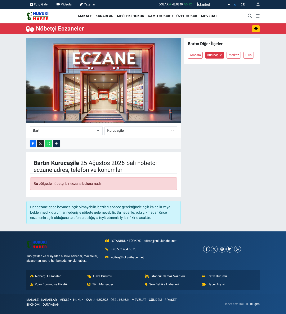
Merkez (234, 55)
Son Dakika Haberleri (164, 284)
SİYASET (171, 300)
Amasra (195, 55)
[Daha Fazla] (56, 143)
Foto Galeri (41, 4)
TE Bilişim (252, 304)
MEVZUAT (209, 16)
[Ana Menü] (258, 16)
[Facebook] (206, 249)
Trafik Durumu (217, 276)
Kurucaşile (214, 55)
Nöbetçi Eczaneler (48, 276)
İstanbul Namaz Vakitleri (168, 276)
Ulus (248, 55)
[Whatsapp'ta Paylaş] (48, 143)
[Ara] (250, 16)
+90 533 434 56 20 (123, 249)
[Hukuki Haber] (37, 15)
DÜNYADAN (51, 304)
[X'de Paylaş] (40, 143)
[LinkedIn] (229, 249)
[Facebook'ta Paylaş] (33, 143)
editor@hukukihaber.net (127, 257)
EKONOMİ (33, 304)
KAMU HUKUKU (160, 16)
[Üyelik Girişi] (256, 4)
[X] (214, 249)
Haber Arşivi (216, 284)
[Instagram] (222, 249)
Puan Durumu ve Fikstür (51, 284)
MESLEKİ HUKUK (130, 16)
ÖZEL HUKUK (186, 16)
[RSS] (237, 249)
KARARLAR (104, 16)
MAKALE (85, 16)
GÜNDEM (155, 300)
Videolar (67, 4)
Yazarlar (89, 4)
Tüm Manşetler (102, 284)
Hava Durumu (102, 276)
